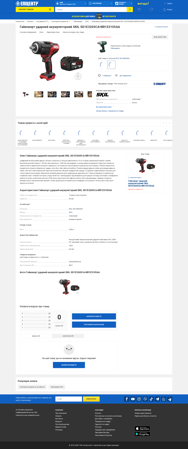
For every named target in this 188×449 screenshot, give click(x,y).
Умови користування (143, 413)
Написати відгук (93, 316)
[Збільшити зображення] (88, 38)
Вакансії (58, 421)
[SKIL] (102, 95)
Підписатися (91, 399)
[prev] (163, 122)
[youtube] (132, 399)
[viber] (145, 399)
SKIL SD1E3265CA (122, 58)
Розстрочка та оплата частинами (108, 416)
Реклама (58, 430)
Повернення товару (102, 421)
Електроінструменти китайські (32, 387)
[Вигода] (143, 3)
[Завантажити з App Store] (142, 428)
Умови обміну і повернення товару (110, 111)
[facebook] (126, 399)
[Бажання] (151, 9)
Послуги (98, 427)
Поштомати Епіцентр (103, 435)
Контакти (59, 419)
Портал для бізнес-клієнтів (145, 416)
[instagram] (139, 399)
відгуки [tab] (35, 336)
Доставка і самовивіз (103, 419)
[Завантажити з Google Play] (142, 434)
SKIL (71, 212)
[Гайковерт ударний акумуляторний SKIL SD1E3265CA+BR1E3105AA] (111, 65)
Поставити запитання (94, 324)
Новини (58, 416)
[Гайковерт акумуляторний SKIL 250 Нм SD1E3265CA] (103, 65)
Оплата (98, 413)
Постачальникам (62, 424)
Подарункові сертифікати (105, 430)
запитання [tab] (67, 336)
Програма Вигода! (102, 432)
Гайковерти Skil (57, 387)
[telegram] (157, 399)
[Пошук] (130, 9)
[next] (169, 122)
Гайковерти (115, 48)
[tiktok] (151, 399)
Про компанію (61, 413)
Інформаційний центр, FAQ (26, 412)
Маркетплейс (60, 427)
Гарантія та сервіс (102, 424)
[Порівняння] (139, 9)
